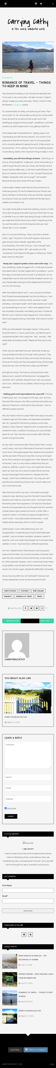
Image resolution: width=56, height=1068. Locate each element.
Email (4, 896)
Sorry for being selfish (16, 717)
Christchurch (10, 591)
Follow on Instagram (37, 1050)
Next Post (45, 621)
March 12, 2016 (13, 722)
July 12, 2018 (26, 965)
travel (39, 596)
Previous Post (12, 621)
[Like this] (47, 608)
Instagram (17, 105)
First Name (7, 885)
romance (8, 596)
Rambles (8, 78)
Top (52, 1064)
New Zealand (38, 591)
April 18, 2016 (15, 608)
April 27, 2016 (26, 983)
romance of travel (24, 596)
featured (25, 591)
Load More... (15, 1050)
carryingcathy (15, 659)
